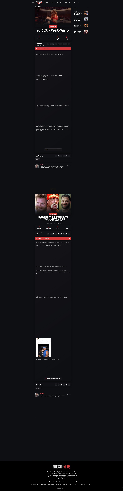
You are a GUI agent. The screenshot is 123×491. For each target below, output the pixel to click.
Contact (64, 484)
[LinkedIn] (56, 44)
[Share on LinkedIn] (61, 156)
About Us (58, 484)
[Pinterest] (59, 44)
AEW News (75, 11)
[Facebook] (48, 44)
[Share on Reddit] (66, 156)
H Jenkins (42, 164)
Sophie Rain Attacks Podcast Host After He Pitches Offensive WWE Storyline (78, 20)
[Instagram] (64, 44)
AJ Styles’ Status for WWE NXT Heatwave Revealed (77, 26)
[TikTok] (73, 482)
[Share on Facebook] (56, 156)
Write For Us (43, 484)
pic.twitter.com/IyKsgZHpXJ (42, 76)
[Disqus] (53, 433)
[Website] (67, 165)
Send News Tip (34, 484)
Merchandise (51, 484)
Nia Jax (37, 159)
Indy (75, 2)
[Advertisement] (43, 117)
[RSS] (76, 482)
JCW (70, 2)
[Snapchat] (66, 44)
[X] (51, 44)
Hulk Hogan (38, 388)
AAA (65, 2)
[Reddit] (69, 44)
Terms (90, 484)
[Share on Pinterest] (64, 156)
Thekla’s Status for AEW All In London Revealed (78, 32)
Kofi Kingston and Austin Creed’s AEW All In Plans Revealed (78, 13)
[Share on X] (59, 156)
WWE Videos (76, 17)
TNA (61, 2)
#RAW (60, 75)
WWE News (39, 6)
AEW (56, 2)
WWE (51, 2)
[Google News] (53, 44)
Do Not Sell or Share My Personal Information (61, 490)
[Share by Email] (69, 156)
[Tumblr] (63, 482)
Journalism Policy (73, 484)
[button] (78, 2)
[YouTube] (61, 44)
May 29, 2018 (45, 79)
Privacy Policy (83, 484)
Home (46, 2)
